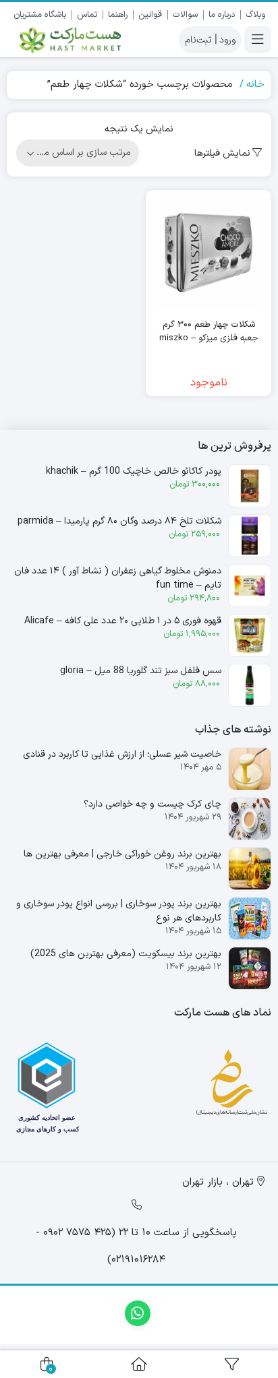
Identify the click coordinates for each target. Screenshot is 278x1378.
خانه (255, 84)
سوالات (185, 15)
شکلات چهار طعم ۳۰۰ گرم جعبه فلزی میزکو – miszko (208, 332)
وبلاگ (255, 15)
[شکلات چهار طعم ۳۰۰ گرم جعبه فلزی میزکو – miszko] (208, 253)
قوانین (150, 15)
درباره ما (221, 15)
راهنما (118, 15)
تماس (87, 15)
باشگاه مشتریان (39, 15)
